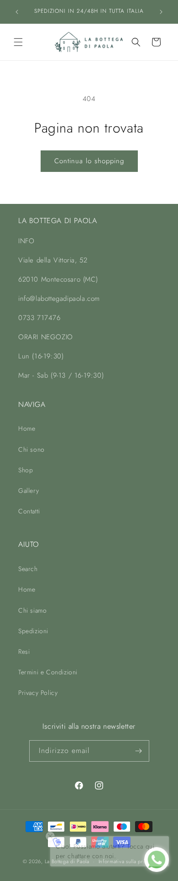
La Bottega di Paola (67, 861)
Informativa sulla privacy (127, 861)
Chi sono (31, 449)
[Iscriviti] (139, 751)
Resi (24, 651)
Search (28, 568)
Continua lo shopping (89, 161)
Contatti (29, 511)
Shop (25, 470)
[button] (18, 42)
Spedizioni (33, 630)
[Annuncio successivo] (161, 12)
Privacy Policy (38, 692)
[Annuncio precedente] (17, 12)
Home (26, 428)
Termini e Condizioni (48, 672)
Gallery (28, 490)
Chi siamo (32, 610)
